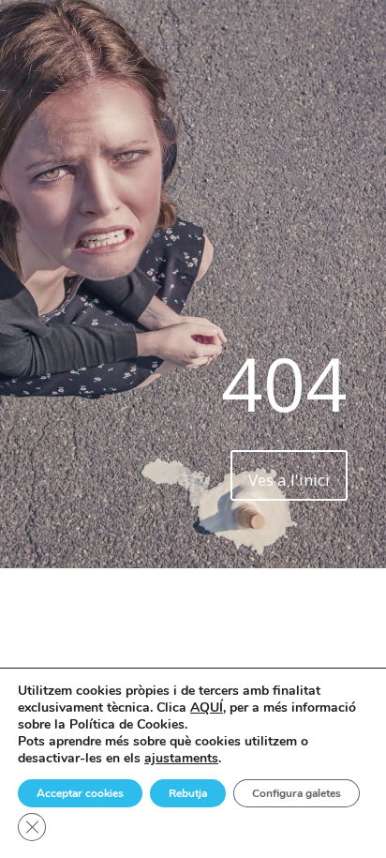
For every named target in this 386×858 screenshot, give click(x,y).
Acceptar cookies (80, 793)
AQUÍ (206, 707)
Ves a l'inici (289, 479)
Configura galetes (296, 793)
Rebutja (188, 793)
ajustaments (181, 758)
